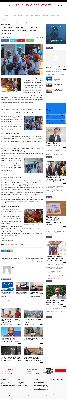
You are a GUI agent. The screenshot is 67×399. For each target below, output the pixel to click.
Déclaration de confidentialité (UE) (8, 385)
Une (8, 24)
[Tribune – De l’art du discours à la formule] (56, 134)
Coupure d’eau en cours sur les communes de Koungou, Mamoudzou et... (59, 78)
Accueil (2, 22)
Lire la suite (49, 157)
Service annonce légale (50, 69)
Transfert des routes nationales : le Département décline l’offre (11, 358)
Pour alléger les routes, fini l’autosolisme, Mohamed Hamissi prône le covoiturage (10, 339)
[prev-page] (47, 96)
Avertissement (4, 388)
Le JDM (47, 147)
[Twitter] (61, 6)
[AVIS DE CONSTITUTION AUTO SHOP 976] (56, 57)
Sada (25, 244)
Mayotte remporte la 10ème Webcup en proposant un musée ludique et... (11, 320)
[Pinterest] (8, 251)
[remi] (2, 37)
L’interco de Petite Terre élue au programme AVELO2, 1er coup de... (33, 339)
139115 (19, 324)
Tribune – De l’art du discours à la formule (53, 144)
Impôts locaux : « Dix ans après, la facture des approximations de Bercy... (33, 320)
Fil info (3, 290)
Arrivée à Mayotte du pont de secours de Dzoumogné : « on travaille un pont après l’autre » (22, 293)
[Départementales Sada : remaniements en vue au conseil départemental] (56, 168)
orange (6, 22)
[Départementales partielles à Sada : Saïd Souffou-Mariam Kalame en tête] (56, 292)
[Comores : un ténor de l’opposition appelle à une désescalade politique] (56, 248)
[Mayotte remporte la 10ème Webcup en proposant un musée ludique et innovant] (11, 313)
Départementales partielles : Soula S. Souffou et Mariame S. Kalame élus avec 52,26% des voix (55, 221)
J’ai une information (21, 382)
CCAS (6, 244)
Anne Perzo (3, 324)
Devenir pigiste (21, 383)
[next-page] (49, 96)
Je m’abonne (20, 388)
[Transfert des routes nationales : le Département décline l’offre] (11, 350)
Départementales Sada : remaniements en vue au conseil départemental (55, 179)
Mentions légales (4, 383)
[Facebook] (56, 6)
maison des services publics (13, 244)
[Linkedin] (59, 6)
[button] (64, 5)
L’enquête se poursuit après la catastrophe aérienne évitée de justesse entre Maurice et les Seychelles (33, 260)
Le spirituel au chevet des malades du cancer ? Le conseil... (58, 90)
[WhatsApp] (11, 251)
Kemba (25, 362)
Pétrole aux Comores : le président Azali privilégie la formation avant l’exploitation (32, 358)
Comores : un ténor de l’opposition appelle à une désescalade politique (55, 258)
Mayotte (21, 244)
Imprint (2, 386)
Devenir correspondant (22, 385)
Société (6, 24)
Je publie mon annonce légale (23, 386)
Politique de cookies (5, 382)
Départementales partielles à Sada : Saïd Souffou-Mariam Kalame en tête (55, 303)
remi (5, 37)
